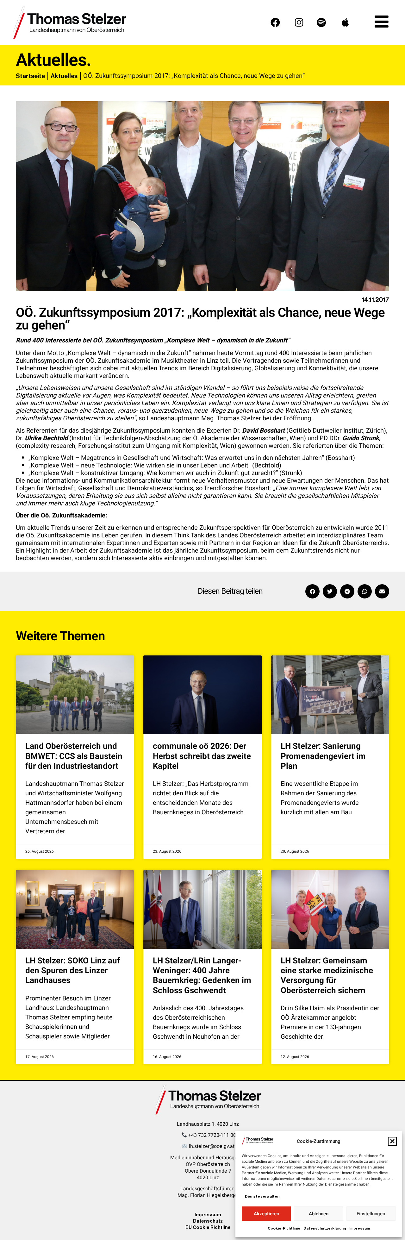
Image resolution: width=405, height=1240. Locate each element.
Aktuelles (64, 76)
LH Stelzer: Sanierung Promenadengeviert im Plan (323, 756)
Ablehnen (318, 1213)
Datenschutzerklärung (324, 1228)
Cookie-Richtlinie (284, 1228)
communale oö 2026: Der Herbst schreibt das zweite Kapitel (202, 756)
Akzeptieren (266, 1213)
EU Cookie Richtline (208, 1227)
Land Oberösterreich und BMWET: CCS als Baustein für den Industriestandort (73, 756)
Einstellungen (371, 1213)
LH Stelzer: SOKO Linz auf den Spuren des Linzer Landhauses (72, 970)
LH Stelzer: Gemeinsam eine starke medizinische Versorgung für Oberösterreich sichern (327, 976)
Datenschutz (208, 1220)
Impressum (359, 1228)
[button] (392, 1141)
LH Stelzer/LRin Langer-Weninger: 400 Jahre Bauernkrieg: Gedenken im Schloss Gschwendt (202, 976)
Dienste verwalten (262, 1196)
